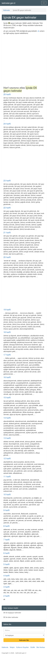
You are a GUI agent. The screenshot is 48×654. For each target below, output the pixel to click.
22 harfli (7, 207)
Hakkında (5, 647)
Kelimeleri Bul (24, 640)
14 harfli (7, 417)
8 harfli (6, 525)
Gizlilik (32, 647)
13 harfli (7, 438)
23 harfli (7, 180)
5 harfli (6, 564)
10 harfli (7, 494)
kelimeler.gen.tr (8, 2)
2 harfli (6, 595)
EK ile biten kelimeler (10, 617)
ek (38, 31)
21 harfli (7, 232)
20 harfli (7, 257)
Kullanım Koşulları (22, 647)
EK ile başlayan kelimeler (12, 612)
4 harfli (6, 575)
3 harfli (6, 586)
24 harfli (7, 123)
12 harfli (7, 458)
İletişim (12, 647)
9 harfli (6, 510)
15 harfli (7, 397)
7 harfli (6, 539)
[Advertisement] (24, 59)
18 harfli (7, 332)
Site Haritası (40, 647)
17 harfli (7, 354)
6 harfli (6, 553)
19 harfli (7, 309)
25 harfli (7, 94)
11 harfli (7, 476)
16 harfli (7, 377)
